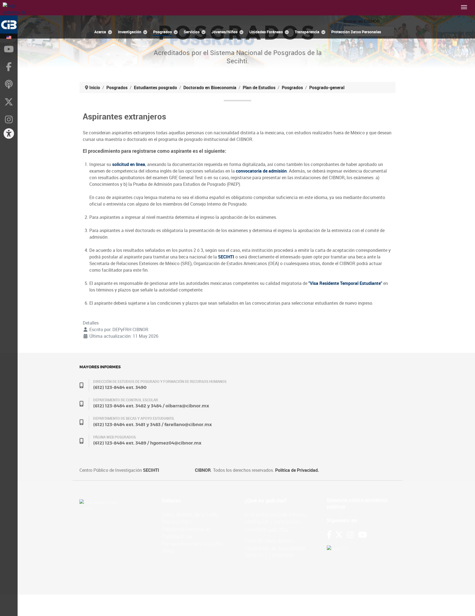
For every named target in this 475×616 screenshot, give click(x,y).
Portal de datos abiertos (269, 540)
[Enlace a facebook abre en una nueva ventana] (329, 535)
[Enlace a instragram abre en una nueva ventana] (350, 535)
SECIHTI (151, 470)
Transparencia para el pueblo (192, 543)
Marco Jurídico (177, 521)
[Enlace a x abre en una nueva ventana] (341, 535)
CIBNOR (203, 470)
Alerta (168, 550)
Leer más (278, 529)
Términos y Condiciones (269, 555)
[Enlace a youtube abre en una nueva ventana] (362, 535)
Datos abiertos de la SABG (190, 514)
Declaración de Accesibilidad (274, 548)
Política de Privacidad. (297, 470)
